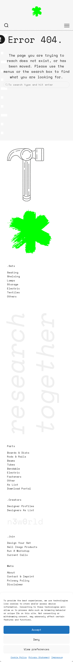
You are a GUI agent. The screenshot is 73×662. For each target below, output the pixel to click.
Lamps (11, 280)
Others (12, 296)
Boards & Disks (18, 452)
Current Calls (17, 555)
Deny (36, 639)
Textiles (13, 292)
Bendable (13, 468)
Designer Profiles (20, 506)
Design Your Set (19, 543)
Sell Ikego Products (22, 547)
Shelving (13, 276)
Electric (14, 288)
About (11, 572)
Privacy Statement (39, 657)
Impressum (57, 657)
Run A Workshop (18, 551)
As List (12, 484)
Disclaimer (15, 584)
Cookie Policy (19, 657)
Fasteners (14, 476)
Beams (11, 460)
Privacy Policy (18, 580)
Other (11, 480)
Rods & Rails (16, 456)
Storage (12, 284)
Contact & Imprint (20, 576)
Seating (12, 272)
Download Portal (19, 488)
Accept (36, 630)
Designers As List (20, 510)
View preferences (36, 649)
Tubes (11, 464)
